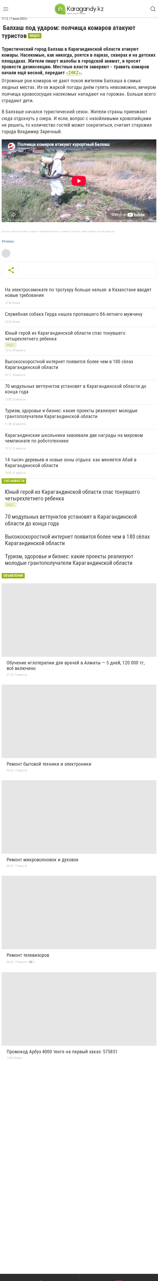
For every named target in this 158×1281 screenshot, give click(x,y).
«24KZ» (73, 73)
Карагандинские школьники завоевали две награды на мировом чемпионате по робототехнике (74, 438)
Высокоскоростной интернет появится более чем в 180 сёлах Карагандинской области (69, 364)
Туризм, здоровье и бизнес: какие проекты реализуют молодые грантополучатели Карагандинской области (71, 413)
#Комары (8, 241)
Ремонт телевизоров (28, 955)
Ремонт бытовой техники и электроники (49, 764)
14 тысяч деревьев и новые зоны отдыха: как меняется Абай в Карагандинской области (70, 462)
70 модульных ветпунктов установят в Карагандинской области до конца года (75, 389)
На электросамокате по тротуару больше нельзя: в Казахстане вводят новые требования (78, 292)
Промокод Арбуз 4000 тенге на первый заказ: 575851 (62, 1052)
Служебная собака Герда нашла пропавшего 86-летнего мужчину (73, 314)
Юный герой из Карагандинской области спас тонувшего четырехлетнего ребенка (65, 336)
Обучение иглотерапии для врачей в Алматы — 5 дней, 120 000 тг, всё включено (76, 665)
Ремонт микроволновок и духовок (43, 860)
